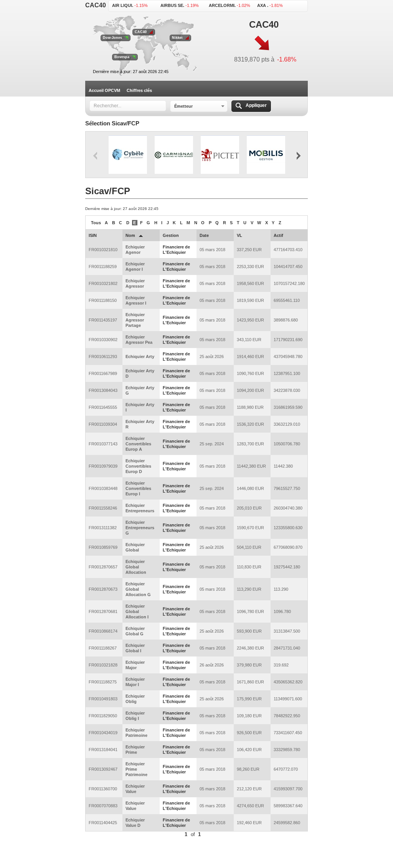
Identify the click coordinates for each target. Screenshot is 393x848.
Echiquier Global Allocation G (138, 589)
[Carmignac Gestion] (174, 155)
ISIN (93, 235)
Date (204, 235)
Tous (96, 222)
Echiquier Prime (135, 750)
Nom (130, 235)
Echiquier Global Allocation (135, 567)
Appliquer (256, 105)
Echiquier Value (135, 789)
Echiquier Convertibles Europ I (138, 488)
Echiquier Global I (135, 648)
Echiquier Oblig (135, 699)
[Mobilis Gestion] (266, 155)
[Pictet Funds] (220, 155)
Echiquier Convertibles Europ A (138, 443)
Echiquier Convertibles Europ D (138, 466)
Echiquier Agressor (135, 283)
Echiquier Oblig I (135, 716)
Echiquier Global (135, 547)
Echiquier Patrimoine (136, 733)
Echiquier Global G (135, 631)
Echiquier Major (135, 665)
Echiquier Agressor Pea (138, 340)
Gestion (171, 235)
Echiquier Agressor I (135, 300)
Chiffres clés (139, 90)
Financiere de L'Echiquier (176, 250)
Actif (278, 235)
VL (239, 235)
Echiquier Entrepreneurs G (139, 527)
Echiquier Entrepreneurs (139, 508)
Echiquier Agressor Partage (135, 320)
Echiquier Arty (139, 356)
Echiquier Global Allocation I (137, 611)
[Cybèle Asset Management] (128, 155)
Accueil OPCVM (104, 90)
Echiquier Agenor (135, 250)
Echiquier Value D (135, 823)
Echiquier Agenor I (135, 267)
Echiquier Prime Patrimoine (136, 769)
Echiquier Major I (135, 682)
